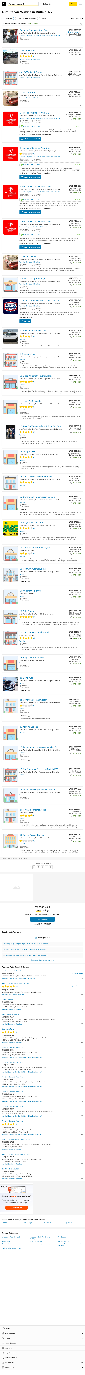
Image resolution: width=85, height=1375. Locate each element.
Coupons (29, 35)
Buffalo (15, 858)
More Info (57, 35)
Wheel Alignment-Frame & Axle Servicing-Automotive (61, 224)
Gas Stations (39, 660)
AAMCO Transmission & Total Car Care (15, 983)
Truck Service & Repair (56, 500)
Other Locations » (75, 32)
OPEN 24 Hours (32, 24)
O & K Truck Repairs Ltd (10, 1169)
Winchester (47, 1223)
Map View (9, 18)
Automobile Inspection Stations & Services (49, 404)
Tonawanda (5, 1223)
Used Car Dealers (41, 454)
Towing (37, 75)
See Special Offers (39, 35)
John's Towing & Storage (31, 72)
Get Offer (27, 321)
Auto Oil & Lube (49, 33)
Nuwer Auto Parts (27, 50)
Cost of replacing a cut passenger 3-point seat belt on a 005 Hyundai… (26, 943)
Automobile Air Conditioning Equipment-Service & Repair (53, 303)
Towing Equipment (47, 75)
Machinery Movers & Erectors (45, 281)
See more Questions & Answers (42, 960)
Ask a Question (44, 938)
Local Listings (12, 994)
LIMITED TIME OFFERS (51, 126)
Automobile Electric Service (44, 614)
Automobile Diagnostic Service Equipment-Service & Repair (54, 379)
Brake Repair (39, 33)
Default (78, 18)
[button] (80, 4)
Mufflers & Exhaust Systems (44, 151)
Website (22, 35)
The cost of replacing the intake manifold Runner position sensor (24, 949)
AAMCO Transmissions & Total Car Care (16, 1139)
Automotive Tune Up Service (56, 189)
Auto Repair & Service (26, 33)
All (20, 18)
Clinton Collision (27, 92)
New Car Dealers (7, 1244)
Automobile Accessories (45, 1038)
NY (9, 858)
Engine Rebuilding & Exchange (45, 333)
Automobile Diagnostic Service (45, 838)
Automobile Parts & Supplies (44, 53)
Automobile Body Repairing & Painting (47, 95)
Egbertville (68, 1223)
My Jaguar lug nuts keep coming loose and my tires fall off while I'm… (26, 955)
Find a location (78, 973)
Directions (49, 35)
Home (4, 858)
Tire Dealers (51, 116)
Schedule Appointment (32, 139)
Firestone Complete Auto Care (33, 30)
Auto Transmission (41, 429)
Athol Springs (27, 1223)
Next (54, 867)
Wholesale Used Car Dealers (57, 454)
